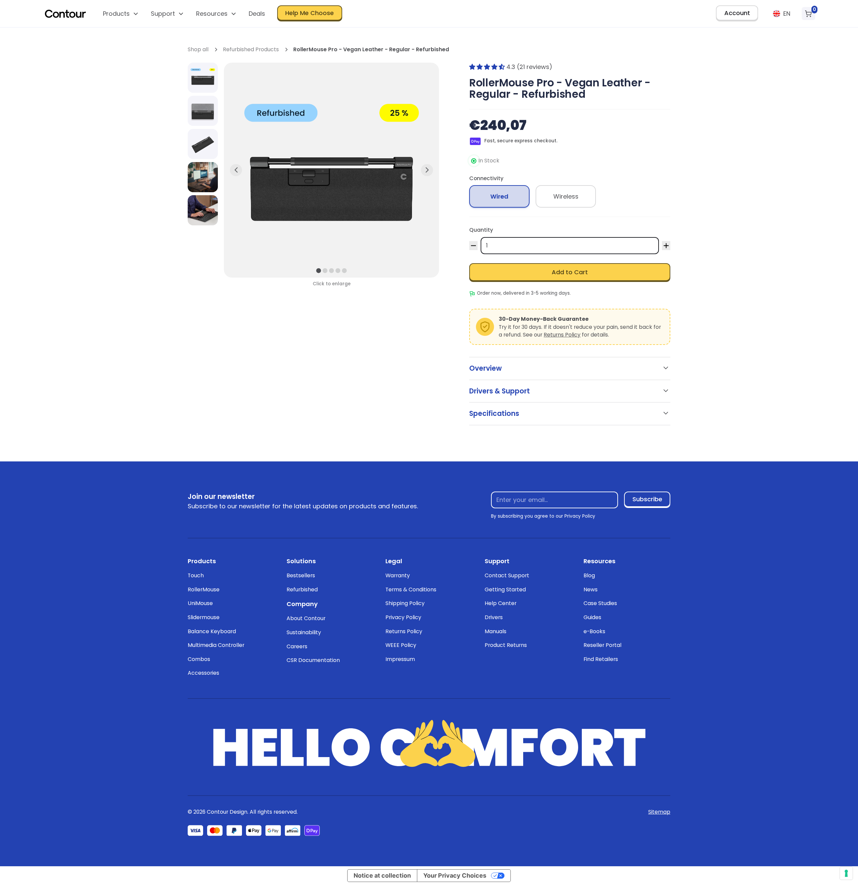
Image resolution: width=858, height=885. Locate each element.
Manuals (495, 631)
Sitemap (659, 812)
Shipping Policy (405, 603)
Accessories (203, 673)
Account (737, 13)
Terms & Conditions (410, 589)
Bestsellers (301, 575)
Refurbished (302, 589)
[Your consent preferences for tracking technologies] (846, 873)
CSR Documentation (313, 660)
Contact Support (507, 575)
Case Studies (600, 603)
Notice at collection (382, 875)
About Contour (306, 618)
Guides (592, 617)
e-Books (594, 631)
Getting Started (505, 589)
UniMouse (200, 603)
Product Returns (506, 645)
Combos (199, 659)
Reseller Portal (602, 645)
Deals (257, 13)
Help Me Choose (309, 13)
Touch (196, 575)
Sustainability (304, 632)
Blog (589, 575)
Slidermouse (204, 617)
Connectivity (486, 178)
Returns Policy (562, 335)
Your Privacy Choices (454, 875)
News (591, 589)
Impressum (400, 659)
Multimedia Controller (216, 645)
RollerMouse (204, 589)
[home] (65, 14)
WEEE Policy (400, 645)
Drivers (494, 617)
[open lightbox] (203, 78)
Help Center (500, 603)
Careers (297, 646)
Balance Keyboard (212, 631)
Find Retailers (601, 659)
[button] (121, 13)
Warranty (397, 575)
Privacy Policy (403, 617)
